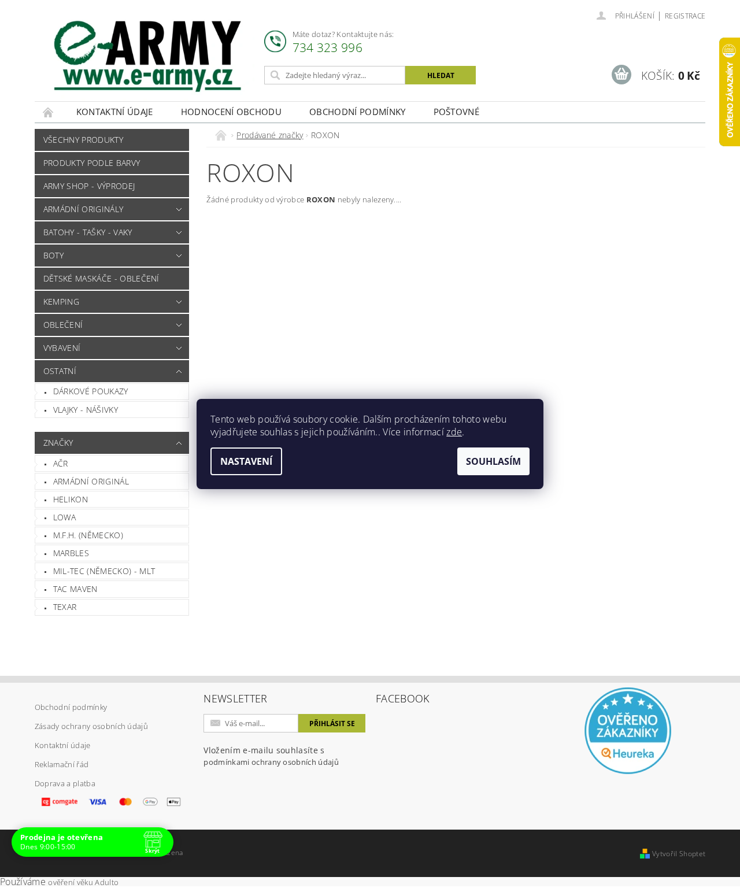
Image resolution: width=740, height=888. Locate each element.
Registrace (685, 16)
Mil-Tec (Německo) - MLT (104, 570)
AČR (60, 463)
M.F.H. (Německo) (88, 535)
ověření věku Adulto (83, 882)
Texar (65, 606)
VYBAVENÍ (62, 347)
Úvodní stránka (48, 112)
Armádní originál (91, 481)
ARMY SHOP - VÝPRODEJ (89, 185)
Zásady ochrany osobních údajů (91, 726)
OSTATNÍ (59, 370)
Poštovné (457, 111)
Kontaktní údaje (114, 111)
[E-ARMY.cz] (147, 56)
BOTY (53, 255)
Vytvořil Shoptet (678, 854)
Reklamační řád (61, 764)
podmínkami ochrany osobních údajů (271, 762)
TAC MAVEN (75, 588)
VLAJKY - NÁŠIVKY (85, 409)
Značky (58, 442)
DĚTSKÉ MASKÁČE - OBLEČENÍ (101, 278)
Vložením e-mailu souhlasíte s (271, 756)
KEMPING (61, 301)
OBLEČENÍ (63, 324)
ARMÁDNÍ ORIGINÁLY (83, 209)
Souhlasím (493, 461)
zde (454, 432)
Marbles (71, 552)
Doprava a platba (65, 783)
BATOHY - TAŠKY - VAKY (87, 232)
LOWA (64, 517)
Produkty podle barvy (91, 162)
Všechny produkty (83, 139)
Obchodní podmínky (357, 111)
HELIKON (70, 499)
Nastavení (246, 461)
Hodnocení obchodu (231, 111)
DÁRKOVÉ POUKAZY (90, 391)
